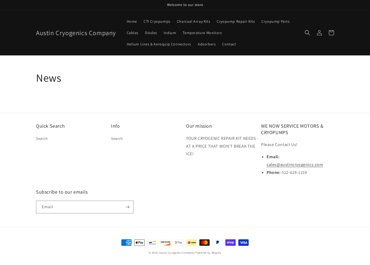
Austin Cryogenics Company (177, 252)
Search (42, 138)
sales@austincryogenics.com (295, 164)
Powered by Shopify (208, 252)
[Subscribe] (127, 207)
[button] (307, 33)
